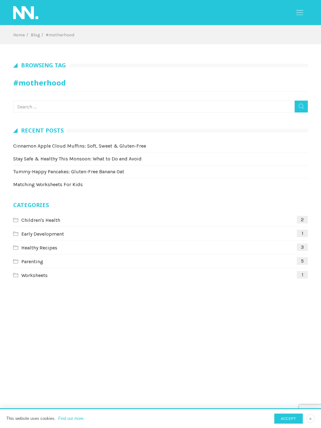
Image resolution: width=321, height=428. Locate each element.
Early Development (42, 234)
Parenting (32, 261)
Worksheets (34, 275)
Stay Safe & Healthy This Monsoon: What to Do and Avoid (77, 159)
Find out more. (71, 418)
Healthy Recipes (39, 248)
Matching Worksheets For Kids (48, 184)
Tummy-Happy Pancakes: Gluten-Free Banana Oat (68, 172)
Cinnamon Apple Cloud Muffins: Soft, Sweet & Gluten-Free (79, 146)
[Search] (301, 106)
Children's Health (40, 220)
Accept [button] (288, 418)
